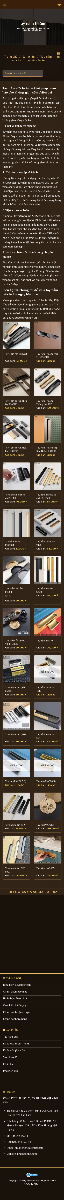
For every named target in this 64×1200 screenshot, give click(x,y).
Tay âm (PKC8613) (46, 781)
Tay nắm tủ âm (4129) (16, 734)
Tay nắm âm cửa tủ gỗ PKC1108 (15, 496)
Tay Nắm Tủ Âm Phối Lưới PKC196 (47, 355)
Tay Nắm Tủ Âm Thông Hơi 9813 (44, 402)
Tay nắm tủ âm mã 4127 (45, 689)
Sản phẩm (30, 28)
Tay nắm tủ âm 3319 (15, 824)
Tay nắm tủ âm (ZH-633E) (15, 689)
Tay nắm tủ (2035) (45, 868)
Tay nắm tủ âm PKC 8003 (15, 870)
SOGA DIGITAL (32, 1184)
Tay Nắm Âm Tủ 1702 (16, 353)
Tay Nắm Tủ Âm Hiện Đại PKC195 (16, 402)
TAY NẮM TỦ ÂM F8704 (14, 590)
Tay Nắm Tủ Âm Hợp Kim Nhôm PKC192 (47, 449)
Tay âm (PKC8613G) (15, 781)
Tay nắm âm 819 (44, 640)
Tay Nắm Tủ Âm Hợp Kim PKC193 (15, 449)
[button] (5, 4)
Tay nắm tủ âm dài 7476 (45, 543)
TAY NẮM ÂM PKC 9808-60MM (15, 642)
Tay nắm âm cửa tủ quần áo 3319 (46, 496)
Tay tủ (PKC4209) (45, 824)
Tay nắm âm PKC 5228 (45, 590)
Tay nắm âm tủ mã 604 (45, 736)
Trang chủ (19, 28)
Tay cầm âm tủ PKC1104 (12, 543)
